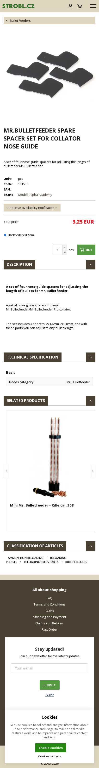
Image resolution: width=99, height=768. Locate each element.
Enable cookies (51, 748)
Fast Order (49, 629)
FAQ (49, 598)
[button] (6, 471)
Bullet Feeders (76, 562)
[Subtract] (64, 252)
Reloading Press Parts (41, 562)
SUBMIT (49, 685)
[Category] (93, 6)
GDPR (49, 610)
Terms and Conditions (50, 604)
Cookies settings (49, 756)
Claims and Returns (49, 623)
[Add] (64, 247)
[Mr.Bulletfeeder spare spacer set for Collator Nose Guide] (49, 75)
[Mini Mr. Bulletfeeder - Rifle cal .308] (52, 457)
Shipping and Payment (49, 617)
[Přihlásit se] (70, 6)
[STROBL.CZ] (17, 6)
